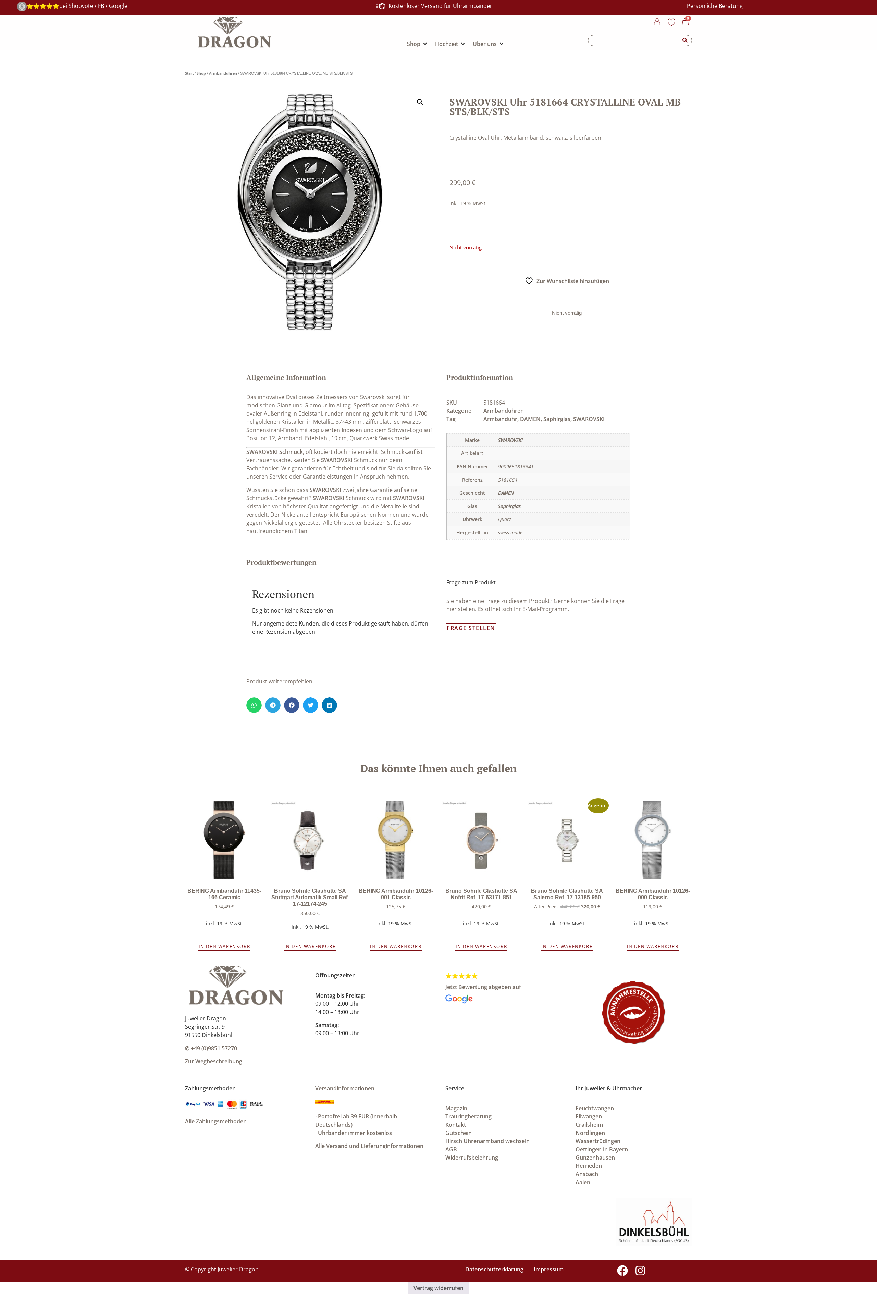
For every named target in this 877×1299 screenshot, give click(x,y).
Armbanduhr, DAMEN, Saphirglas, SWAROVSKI (544, 419)
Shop (201, 73)
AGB (451, 1149)
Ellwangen (589, 1116)
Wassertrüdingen (598, 1141)
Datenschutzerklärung (494, 1269)
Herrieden (589, 1166)
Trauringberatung (468, 1116)
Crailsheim (589, 1124)
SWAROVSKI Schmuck (274, 452)
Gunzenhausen (595, 1157)
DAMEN (506, 493)
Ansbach (587, 1174)
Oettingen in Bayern (602, 1149)
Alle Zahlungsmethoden (216, 1121)
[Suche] (685, 40)
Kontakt (455, 1124)
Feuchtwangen (595, 1108)
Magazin (456, 1108)
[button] (420, 102)
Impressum (549, 1269)
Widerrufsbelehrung (471, 1157)
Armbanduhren (223, 73)
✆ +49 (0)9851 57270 (211, 1048)
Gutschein (458, 1133)
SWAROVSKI (337, 460)
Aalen (583, 1182)
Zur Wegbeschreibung (213, 1061)
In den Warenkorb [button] (224, 946)
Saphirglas (509, 506)
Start (189, 73)
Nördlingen (590, 1133)
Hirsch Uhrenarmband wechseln (487, 1141)
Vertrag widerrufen (438, 1288)
